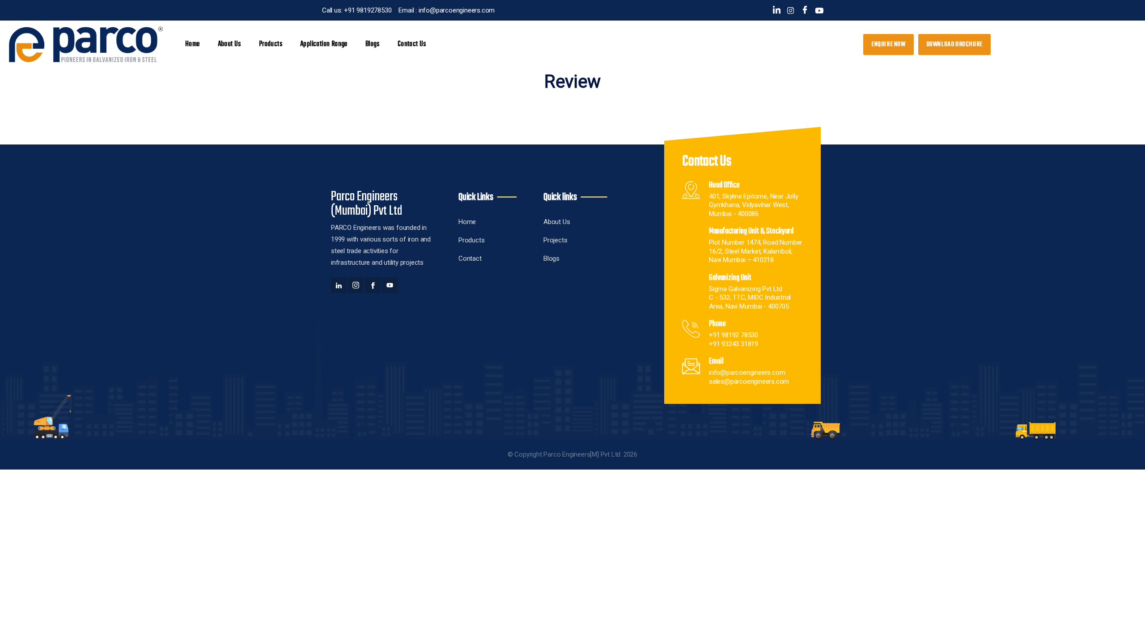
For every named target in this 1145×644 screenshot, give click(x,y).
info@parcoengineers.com (747, 373)
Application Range (324, 44)
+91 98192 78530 (733, 335)
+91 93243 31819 (733, 344)
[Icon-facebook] (805, 10)
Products (471, 240)
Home (192, 44)
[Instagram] (790, 10)
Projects (555, 240)
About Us (229, 44)
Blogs (372, 44)
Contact (470, 258)
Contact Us (412, 44)
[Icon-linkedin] (776, 10)
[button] (954, 44)
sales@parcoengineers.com (749, 381)
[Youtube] (819, 10)
